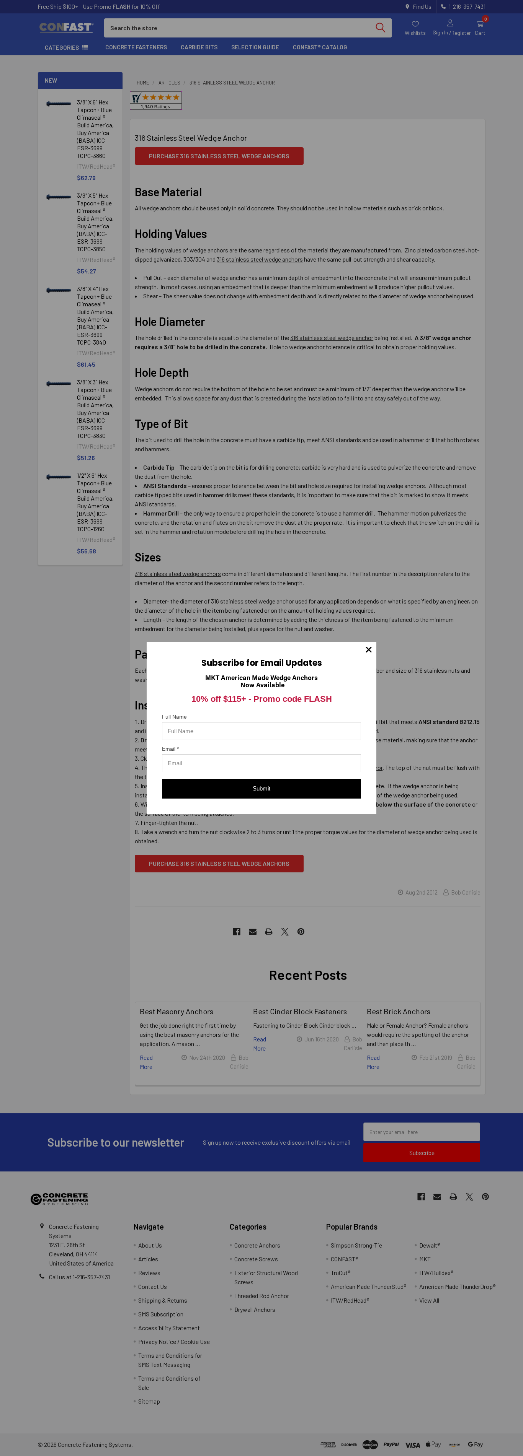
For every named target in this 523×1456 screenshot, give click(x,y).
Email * (170, 749)
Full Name (174, 717)
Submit (261, 788)
